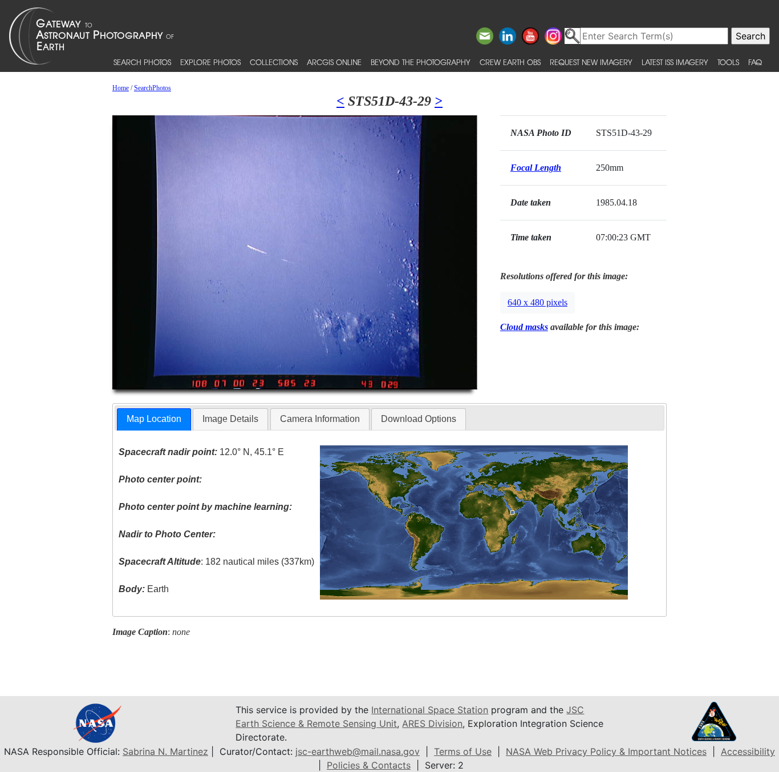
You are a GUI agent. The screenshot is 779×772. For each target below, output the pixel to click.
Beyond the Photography (420, 62)
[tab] (154, 419)
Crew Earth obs (510, 62)
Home (120, 88)
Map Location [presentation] (154, 419)
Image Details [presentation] (230, 419)
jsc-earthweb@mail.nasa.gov (357, 751)
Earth (144, 589)
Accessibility (748, 751)
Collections (274, 62)
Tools (728, 62)
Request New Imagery (591, 62)
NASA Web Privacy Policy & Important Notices (606, 751)
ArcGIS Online (334, 62)
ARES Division (432, 723)
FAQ (755, 62)
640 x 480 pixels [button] (537, 302)
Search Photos (142, 62)
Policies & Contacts (369, 765)
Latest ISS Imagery (675, 62)
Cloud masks (524, 327)
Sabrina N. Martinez (165, 751)
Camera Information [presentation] (320, 419)
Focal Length (535, 167)
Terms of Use (463, 751)
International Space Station (429, 709)
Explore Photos (210, 62)
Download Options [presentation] (418, 419)
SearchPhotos (152, 88)
